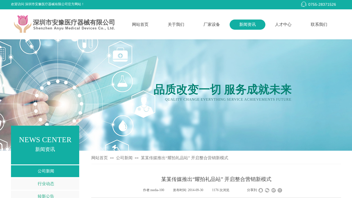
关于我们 (176, 24)
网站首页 (140, 24)
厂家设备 (212, 24)
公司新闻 (124, 158)
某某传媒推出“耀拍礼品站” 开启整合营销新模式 (184, 158)
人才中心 (283, 24)
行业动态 (46, 184)
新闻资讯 (247, 24)
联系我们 (319, 24)
